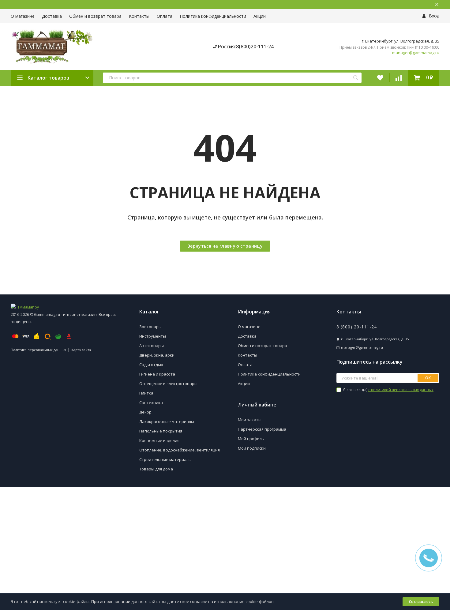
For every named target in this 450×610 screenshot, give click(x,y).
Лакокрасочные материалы (166, 421)
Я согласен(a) (387, 389)
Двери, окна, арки (156, 355)
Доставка (52, 16)
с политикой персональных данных (400, 389)
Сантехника (151, 402)
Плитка (146, 393)
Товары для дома (156, 469)
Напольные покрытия (160, 431)
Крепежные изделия (159, 440)
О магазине (23, 16)
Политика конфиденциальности (213, 16)
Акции (259, 16)
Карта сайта (81, 349)
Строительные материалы (165, 459)
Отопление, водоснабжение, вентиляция (179, 450)
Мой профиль (251, 438)
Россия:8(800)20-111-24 (245, 46)
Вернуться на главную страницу (225, 246)
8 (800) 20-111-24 (356, 327)
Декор (145, 412)
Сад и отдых (151, 364)
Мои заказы (249, 419)
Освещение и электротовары (168, 383)
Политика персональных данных (38, 349)
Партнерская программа (262, 429)
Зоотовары (150, 326)
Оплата (164, 16)
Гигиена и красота (157, 374)
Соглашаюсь (421, 601)
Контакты (139, 16)
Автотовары (151, 345)
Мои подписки (252, 448)
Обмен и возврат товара (95, 16)
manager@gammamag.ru (415, 53)
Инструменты (152, 336)
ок (428, 377)
